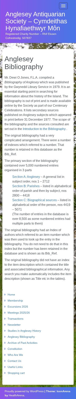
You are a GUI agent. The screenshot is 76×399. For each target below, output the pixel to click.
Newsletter (14, 324)
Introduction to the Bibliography (44, 129)
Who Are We (15, 354)
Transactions (15, 318)
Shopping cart (16, 372)
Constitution (15, 348)
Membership (15, 300)
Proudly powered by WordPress (24, 391)
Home (11, 294)
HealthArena (16, 395)
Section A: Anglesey (26, 176)
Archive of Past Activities (22, 342)
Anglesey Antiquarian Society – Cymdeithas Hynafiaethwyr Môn (36, 21)
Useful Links (15, 366)
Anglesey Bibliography (21, 336)
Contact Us (14, 360)
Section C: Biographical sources (34, 200)
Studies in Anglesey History (24, 330)
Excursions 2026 (18, 306)
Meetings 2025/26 (19, 312)
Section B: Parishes (26, 186)
